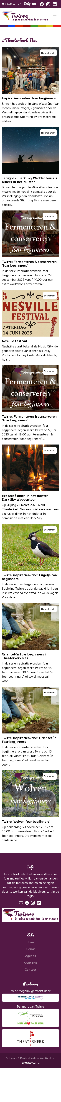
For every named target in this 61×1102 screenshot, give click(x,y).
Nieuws (30, 949)
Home (31, 942)
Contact (30, 969)
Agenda (30, 956)
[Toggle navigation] (54, 16)
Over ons (30, 962)
